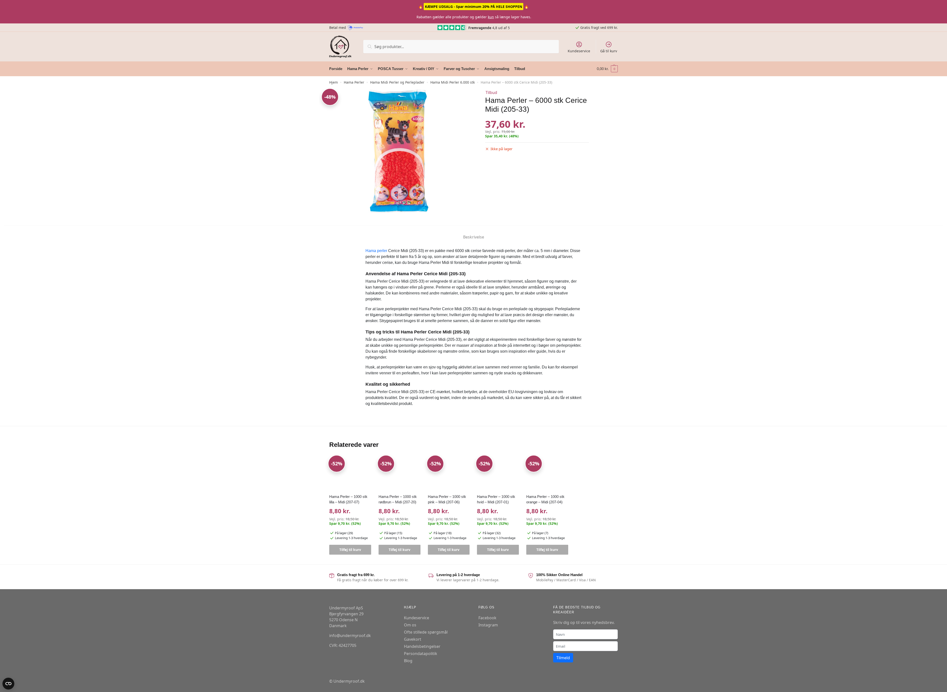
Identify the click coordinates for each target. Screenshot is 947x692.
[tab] (473, 232)
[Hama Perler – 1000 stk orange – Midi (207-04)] (547, 473)
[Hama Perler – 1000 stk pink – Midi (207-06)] (449, 473)
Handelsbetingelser (422, 646)
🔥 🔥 (473, 6)
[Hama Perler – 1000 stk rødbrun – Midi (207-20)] (399, 473)
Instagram (488, 625)
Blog (408, 660)
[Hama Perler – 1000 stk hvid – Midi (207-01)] (498, 473)
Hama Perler (354, 82)
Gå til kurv (608, 51)
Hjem (333, 82)
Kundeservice (579, 51)
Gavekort (412, 639)
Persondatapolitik (420, 653)
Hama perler (376, 251)
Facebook (487, 617)
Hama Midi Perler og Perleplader (397, 82)
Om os (410, 625)
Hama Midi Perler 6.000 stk (452, 82)
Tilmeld (563, 657)
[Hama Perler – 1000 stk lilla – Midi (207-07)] (350, 473)
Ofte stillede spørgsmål (426, 632)
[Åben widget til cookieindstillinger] (8, 684)
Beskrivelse (473, 237)
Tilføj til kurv (350, 549)
